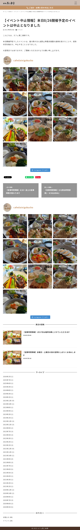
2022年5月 (7, 435)
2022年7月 (7, 431)
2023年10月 (7, 404)
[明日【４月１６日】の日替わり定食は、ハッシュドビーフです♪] (15, 104)
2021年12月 (7, 449)
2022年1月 (7, 445)
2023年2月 (7, 414)
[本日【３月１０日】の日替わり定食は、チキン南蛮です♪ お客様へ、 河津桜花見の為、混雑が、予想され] (65, 129)
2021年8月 (7, 462)
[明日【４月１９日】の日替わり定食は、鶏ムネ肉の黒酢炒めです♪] (15, 79)
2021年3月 (7, 480)
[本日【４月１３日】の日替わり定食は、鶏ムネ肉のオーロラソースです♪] (40, 104)
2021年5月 (7, 473)
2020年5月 (7, 507)
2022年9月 (7, 428)
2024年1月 (7, 397)
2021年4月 (7, 476)
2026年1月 (7, 376)
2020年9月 (7, 497)
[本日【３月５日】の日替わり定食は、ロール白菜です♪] (15, 154)
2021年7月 (7, 466)
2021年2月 (7, 483)
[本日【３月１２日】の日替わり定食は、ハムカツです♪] (40, 129)
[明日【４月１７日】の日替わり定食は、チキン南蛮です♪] (65, 79)
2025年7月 (7, 380)
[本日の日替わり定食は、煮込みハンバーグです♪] (15, 129)
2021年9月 (7, 459)
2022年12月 (7, 421)
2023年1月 (7, 418)
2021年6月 (7, 469)
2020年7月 (7, 500)
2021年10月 (7, 455)
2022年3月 (7, 438)
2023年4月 (7, 411)
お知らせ (6, 517)
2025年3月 (7, 387)
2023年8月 (7, 407)
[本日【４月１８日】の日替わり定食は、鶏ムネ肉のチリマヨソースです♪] (40, 79)
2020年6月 (7, 503)
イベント (20, 30)
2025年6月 (7, 383)
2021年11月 (7, 452)
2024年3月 (7, 394)
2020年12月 (7, 490)
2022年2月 (7, 442)
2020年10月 (7, 493)
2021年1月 (7, 486)
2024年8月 (7, 390)
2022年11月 (7, 424)
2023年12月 (7, 401)
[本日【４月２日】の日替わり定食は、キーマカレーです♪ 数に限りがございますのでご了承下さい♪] (65, 104)
